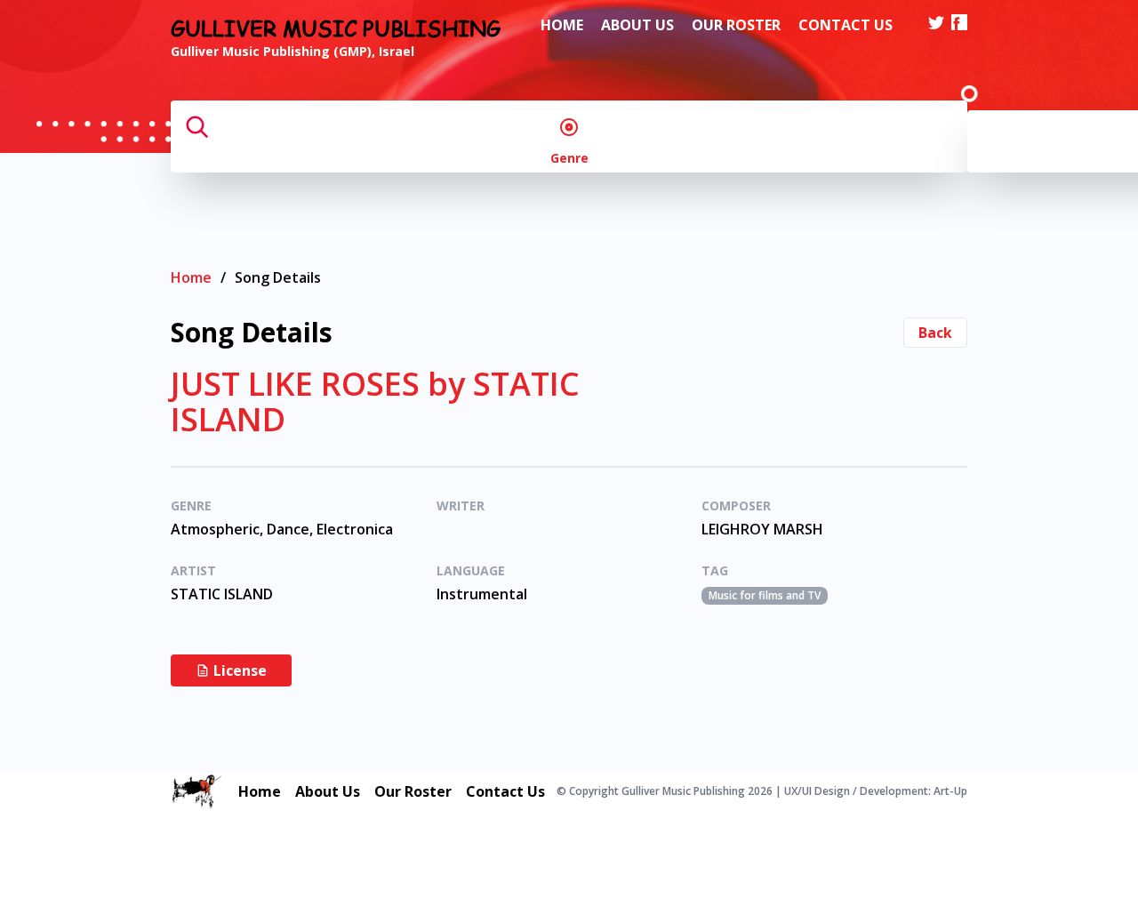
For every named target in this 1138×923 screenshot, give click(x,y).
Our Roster (736, 25)
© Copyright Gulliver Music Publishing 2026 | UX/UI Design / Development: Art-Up (762, 791)
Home (562, 25)
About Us (637, 25)
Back (935, 332)
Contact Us (845, 25)
